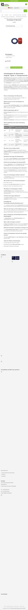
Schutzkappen (8, 54)
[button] (26, 4)
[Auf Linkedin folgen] (2, 597)
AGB (5, 606)
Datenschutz (16, 606)
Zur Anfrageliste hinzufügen (16, 67)
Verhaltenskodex (10, 606)
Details (7, 67)
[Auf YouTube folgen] (6, 597)
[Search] (25, 11)
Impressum (22, 606)
